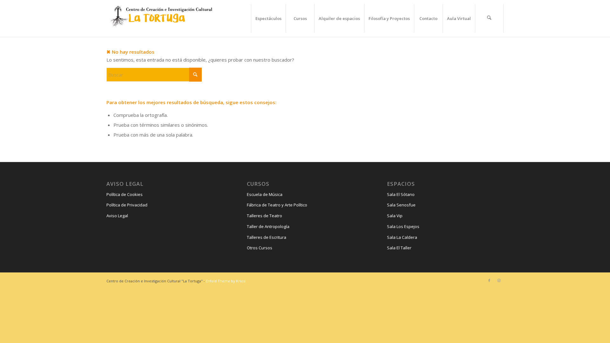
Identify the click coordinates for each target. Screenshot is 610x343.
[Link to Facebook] (489, 280)
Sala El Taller (399, 248)
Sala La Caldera (402, 237)
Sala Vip (395, 216)
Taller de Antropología (268, 226)
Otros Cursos (259, 248)
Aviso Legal (117, 216)
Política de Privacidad (126, 205)
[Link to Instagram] (499, 280)
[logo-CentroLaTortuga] (160, 18)
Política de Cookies (124, 194)
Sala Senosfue (401, 205)
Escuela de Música (264, 194)
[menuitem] (268, 18)
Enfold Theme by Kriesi (226, 281)
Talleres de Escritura (266, 237)
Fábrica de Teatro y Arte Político (277, 205)
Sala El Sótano (401, 194)
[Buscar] (489, 18)
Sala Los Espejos (403, 226)
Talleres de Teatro (264, 216)
